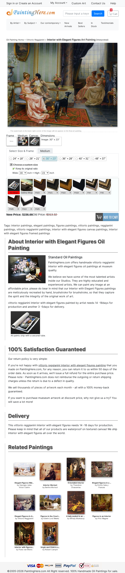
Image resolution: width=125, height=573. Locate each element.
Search (98, 13)
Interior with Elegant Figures (64, 39)
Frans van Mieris (25, 549)
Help (113, 3)
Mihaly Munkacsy (77, 518)
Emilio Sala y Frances (102, 486)
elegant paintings (44, 225)
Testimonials (107, 23)
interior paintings (21, 225)
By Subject (29, 23)
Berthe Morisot (51, 487)
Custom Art (79, 3)
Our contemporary (50, 23)
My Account (57, 2)
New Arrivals (68, 25)
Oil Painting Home (15, 40)
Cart (114, 13)
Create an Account (30, 3)
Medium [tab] (45, 151)
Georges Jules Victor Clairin (25, 486)
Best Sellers (81, 25)
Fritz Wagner (103, 518)
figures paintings (66, 225)
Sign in (10, 3)
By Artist (14, 23)
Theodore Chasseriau (76, 486)
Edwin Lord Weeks (51, 518)
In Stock (94, 25)
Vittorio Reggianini (35, 40)
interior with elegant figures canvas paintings (79, 229)
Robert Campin (51, 549)
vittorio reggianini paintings (33, 229)
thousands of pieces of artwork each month (45, 387)
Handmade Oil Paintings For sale (30, 13)
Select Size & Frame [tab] (21, 151)
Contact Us (98, 3)
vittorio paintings (88, 225)
